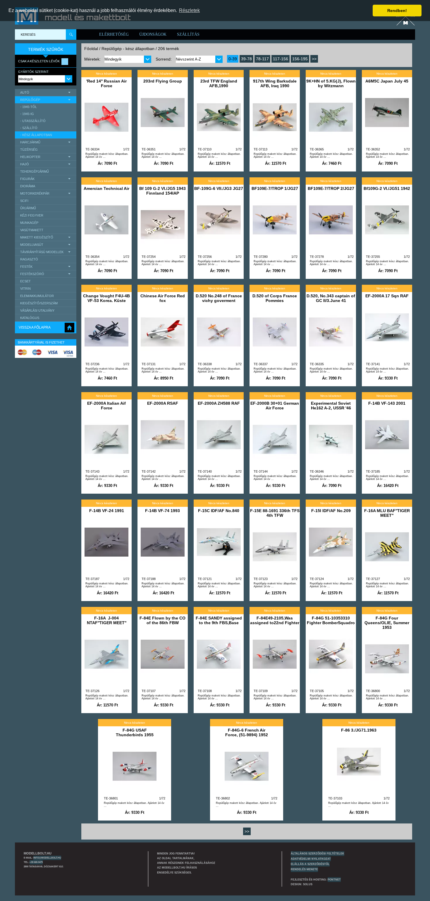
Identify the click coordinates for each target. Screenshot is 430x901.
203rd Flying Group (162, 81)
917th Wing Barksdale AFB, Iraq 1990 (275, 83)
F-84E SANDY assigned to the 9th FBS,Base (219, 620)
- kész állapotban (36, 135)
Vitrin (25, 288)
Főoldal (91, 48)
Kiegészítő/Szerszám (39, 303)
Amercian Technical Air (106, 188)
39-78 (246, 58)
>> (314, 58)
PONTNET (334, 879)
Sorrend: (164, 59)
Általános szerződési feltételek (317, 853)
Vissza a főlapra (35, 327)
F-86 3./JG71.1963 (358, 730)
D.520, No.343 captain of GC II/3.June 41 (331, 298)
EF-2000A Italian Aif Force (106, 405)
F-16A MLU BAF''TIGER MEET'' (387, 513)
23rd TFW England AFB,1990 (218, 83)
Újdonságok (152, 34)
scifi (24, 200)
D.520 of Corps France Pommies (274, 298)
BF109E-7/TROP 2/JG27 (331, 188)
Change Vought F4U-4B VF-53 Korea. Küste (106, 298)
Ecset (25, 281)
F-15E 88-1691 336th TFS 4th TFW (275, 513)
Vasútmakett (31, 230)
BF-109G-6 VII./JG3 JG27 (218, 188)
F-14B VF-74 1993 (162, 510)
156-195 (300, 58)
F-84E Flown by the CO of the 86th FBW (162, 620)
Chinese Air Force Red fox (162, 298)
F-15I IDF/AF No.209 (331, 510)
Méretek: (92, 59)
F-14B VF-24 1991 (106, 510)
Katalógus (29, 318)
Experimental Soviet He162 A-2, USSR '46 (331, 405)
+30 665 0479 (36, 862)
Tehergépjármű (34, 171)
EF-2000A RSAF (162, 403)
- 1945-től (28, 107)
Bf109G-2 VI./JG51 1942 (387, 188)
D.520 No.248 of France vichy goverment (219, 298)
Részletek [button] (189, 10)
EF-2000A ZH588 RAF (219, 403)
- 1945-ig (27, 114)
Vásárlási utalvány (37, 310)
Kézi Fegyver (31, 215)
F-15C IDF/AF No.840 (218, 510)
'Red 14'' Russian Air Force (106, 83)
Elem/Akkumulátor (37, 296)
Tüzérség (29, 149)
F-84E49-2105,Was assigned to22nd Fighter (274, 620)
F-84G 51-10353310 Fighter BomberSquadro (331, 620)
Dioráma (27, 186)
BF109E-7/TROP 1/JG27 (275, 188)
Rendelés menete (304, 869)
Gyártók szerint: (33, 71)
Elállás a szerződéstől (310, 864)
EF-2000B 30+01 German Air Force (274, 405)
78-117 (262, 58)
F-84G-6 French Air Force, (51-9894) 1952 (246, 732)
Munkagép (29, 222)
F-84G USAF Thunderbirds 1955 (135, 732)
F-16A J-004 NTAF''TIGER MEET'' (106, 620)
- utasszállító (33, 121)
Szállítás (188, 34)
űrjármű (28, 208)
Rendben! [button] (397, 10)
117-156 (280, 58)
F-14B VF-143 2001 (386, 403)
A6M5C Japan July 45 (386, 81)
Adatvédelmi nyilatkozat (311, 858)
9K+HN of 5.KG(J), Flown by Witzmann (331, 83)
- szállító (28, 128)
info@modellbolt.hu (47, 857)
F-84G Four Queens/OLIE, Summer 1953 (386, 623)
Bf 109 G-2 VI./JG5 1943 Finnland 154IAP (162, 190)
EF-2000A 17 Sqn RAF (387, 296)
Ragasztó (29, 259)
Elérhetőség (114, 34)
